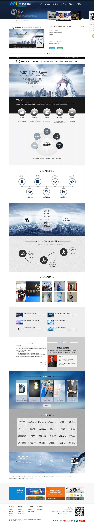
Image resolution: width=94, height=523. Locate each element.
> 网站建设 (20, 21)
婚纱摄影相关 (57, 43)
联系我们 (79, 4)
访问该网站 (52, 48)
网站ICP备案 (21, 513)
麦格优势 (11, 511)
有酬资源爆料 (31, 511)
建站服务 (47, 4)
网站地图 (39, 519)
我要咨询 (60, 48)
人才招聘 (11, 513)
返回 (82, 26)
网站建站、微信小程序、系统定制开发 (42, 476)
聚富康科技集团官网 (58, 41)
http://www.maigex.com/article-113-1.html (25, 478)
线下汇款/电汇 (21, 511)
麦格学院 (63, 4)
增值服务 (20, 509)
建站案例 (55, 4)
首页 (40, 4)
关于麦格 (71, 4)
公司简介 (11, 509)
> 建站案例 (15, 21)
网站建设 (56, 30)
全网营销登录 (40, 509)
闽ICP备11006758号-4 (33, 519)
